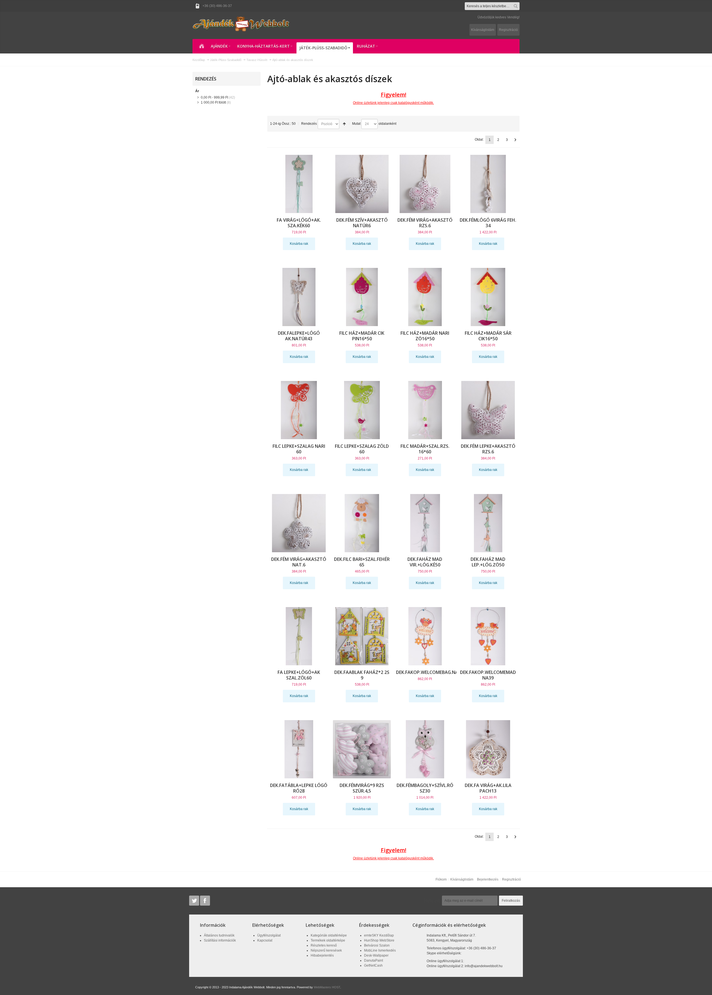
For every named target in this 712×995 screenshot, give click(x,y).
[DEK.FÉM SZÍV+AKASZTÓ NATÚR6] (362, 184)
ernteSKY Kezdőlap (379, 935)
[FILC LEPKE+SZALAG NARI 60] (299, 410)
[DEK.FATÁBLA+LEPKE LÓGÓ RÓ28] (299, 749)
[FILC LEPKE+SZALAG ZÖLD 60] (362, 410)
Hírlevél (432, 901)
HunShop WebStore (379, 940)
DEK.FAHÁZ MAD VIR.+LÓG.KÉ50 (424, 562)
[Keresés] (516, 6)
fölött (213, 102)
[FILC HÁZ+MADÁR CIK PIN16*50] (362, 297)
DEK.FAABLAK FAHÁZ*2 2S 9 (361, 675)
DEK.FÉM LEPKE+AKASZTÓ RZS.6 (488, 449)
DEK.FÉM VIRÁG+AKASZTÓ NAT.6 (298, 562)
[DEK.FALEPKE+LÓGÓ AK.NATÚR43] (299, 297)
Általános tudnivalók (219, 935)
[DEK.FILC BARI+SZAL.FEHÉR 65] (362, 523)
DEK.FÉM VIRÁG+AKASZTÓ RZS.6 (425, 223)
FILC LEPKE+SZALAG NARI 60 (299, 449)
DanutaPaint (373, 960)
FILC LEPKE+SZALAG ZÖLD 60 (362, 449)
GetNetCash (373, 965)
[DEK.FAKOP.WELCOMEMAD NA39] (488, 636)
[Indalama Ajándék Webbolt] (241, 23)
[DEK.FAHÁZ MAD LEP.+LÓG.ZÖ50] (488, 523)
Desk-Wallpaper (376, 955)
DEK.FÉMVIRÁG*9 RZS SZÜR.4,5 (362, 788)
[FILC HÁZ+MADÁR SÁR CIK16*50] (488, 297)
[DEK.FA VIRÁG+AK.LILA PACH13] (488, 749)
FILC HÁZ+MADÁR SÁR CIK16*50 (488, 336)
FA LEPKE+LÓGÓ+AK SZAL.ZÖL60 (299, 675)
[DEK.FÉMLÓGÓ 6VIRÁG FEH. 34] (488, 184)
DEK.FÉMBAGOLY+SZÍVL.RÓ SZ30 (425, 788)
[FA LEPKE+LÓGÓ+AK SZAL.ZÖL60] (299, 636)
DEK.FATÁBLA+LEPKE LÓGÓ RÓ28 (298, 788)
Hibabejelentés (322, 955)
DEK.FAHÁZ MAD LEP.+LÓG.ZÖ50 (488, 562)
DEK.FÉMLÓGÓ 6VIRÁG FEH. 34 (488, 223)
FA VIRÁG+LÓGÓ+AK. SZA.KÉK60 (299, 223)
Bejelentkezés (487, 879)
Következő (515, 140)
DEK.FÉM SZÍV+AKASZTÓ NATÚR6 (362, 223)
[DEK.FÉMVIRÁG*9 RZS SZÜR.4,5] (362, 749)
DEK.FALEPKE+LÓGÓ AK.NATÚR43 (299, 336)
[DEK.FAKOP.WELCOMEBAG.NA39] (425, 636)
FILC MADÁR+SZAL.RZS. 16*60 (424, 449)
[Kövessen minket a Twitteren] (194, 901)
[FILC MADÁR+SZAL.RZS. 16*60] (425, 410)
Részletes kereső (324, 945)
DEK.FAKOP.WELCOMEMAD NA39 (488, 675)
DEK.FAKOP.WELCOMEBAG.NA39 (429, 672)
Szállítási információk (220, 940)
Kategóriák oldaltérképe (329, 935)
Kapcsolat (264, 940)
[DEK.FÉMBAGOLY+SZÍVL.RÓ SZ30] (425, 749)
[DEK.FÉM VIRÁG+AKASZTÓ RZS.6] (425, 184)
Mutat (356, 124)
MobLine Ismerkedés (380, 950)
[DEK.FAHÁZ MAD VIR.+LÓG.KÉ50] (425, 523)
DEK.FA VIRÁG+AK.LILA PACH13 (488, 788)
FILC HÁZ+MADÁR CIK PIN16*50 (361, 336)
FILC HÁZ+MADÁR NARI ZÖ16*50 (424, 336)
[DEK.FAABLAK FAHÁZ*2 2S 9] (362, 636)
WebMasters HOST (327, 987)
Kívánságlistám (482, 30)
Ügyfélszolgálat (269, 935)
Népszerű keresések (326, 950)
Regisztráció (508, 30)
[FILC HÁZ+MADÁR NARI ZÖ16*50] (425, 297)
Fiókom (441, 879)
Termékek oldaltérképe (328, 940)
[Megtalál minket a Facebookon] (205, 901)
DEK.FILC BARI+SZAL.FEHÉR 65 (362, 562)
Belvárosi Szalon (377, 945)
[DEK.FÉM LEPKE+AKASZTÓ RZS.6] (488, 410)
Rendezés (309, 124)
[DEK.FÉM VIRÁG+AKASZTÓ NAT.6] (299, 523)
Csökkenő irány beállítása (344, 124)
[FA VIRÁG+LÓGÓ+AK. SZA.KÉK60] (299, 184)
